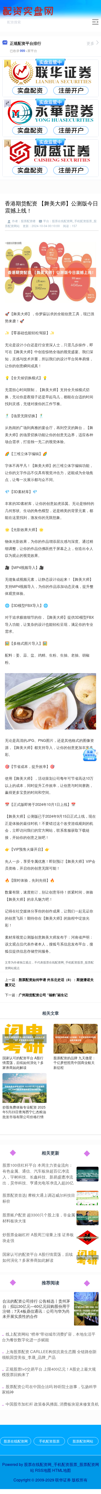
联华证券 (63, 1480)
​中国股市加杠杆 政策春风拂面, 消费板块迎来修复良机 (52, 1404)
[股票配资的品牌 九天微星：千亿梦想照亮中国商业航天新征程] (75, 1038)
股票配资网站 (83, 1441)
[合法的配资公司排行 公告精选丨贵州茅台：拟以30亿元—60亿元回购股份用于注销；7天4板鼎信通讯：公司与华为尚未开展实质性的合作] (86, 1309)
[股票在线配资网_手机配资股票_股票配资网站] (28, 10)
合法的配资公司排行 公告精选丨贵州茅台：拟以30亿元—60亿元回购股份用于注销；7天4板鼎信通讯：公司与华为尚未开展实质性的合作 (36, 1308)
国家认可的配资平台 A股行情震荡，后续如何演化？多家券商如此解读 (37, 1257)
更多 (90, 43)
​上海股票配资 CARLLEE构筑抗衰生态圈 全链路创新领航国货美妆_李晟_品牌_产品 (49, 1354)
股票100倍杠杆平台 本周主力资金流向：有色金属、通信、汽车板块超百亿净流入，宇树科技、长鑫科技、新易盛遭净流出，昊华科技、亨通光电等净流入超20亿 (38, 1174)
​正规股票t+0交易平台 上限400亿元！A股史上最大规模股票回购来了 (49, 1371)
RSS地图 (43, 1470)
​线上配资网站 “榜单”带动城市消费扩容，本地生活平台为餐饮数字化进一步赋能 (48, 1336)
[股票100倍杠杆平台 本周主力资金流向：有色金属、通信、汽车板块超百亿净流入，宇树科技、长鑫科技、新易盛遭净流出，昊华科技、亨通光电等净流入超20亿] (87, 1174)
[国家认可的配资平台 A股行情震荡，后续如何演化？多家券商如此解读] (24, 1038)
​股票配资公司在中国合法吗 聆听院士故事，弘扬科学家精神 (49, 1389)
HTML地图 (61, 1470)
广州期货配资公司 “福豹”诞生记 (43, 994)
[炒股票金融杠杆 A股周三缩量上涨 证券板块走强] (87, 1237)
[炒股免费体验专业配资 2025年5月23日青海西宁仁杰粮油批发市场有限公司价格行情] (24, 1087)
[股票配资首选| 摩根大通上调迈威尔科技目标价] (87, 1198)
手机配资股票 (49, 1441)
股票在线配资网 (16, 1441)
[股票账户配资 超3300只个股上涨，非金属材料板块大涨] (87, 1218)
